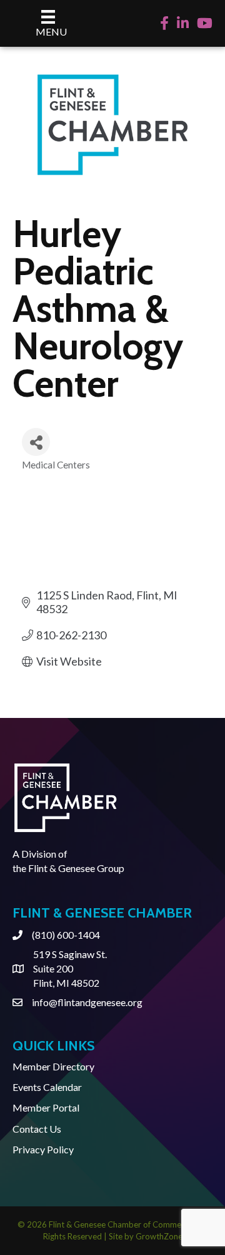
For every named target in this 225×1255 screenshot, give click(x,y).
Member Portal (45, 1107)
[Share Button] (36, 442)
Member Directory (53, 1066)
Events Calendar (47, 1087)
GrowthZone (159, 1236)
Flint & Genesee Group (76, 868)
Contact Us (36, 1129)
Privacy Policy (43, 1149)
